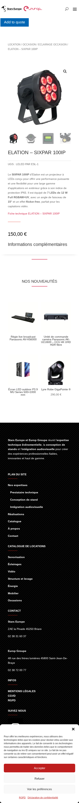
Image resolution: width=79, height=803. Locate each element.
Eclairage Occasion (52, 44)
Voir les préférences (39, 789)
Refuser (39, 778)
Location (14, 44)
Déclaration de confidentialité (43, 797)
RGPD (22, 797)
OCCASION (29, 44)
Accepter (39, 768)
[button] (73, 729)
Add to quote (14, 22)
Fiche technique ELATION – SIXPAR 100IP (34, 213)
